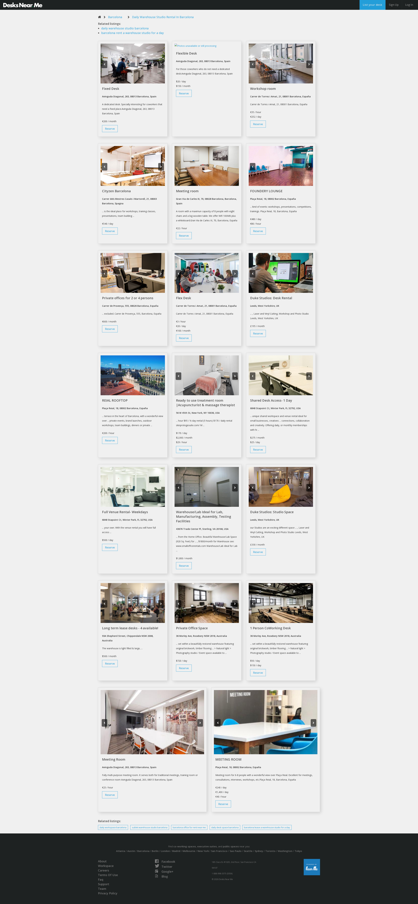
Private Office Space (192, 628)
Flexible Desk (186, 53)
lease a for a (267, 827)
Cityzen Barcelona (116, 191)
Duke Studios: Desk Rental (271, 298)
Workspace (106, 866)
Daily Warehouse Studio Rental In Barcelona (163, 17)
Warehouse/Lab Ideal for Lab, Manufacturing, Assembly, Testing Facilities (203, 516)
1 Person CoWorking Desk (270, 628)
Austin (131, 851)
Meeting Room (113, 759)
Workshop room (263, 88)
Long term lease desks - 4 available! (130, 628)
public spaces (231, 846)
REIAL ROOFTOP (115, 400)
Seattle (248, 851)
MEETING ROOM (228, 759)
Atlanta (120, 851)
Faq (100, 879)
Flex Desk (183, 298)
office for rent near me (189, 827)
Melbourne (189, 851)
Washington (285, 851)
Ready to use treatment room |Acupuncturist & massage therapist (205, 402)
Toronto (270, 851)
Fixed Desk (110, 88)
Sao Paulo (235, 851)
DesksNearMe (22, 4)
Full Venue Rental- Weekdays (125, 512)
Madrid (176, 851)
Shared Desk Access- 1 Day (271, 400)
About (102, 861)
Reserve (110, 128)
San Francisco (219, 851)
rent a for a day (132, 33)
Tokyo (298, 851)
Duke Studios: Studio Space (272, 512)
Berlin (155, 851)
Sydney (259, 851)
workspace (113, 827)
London (165, 851)
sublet (149, 827)
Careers (103, 870)
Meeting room (187, 191)
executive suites (207, 846)
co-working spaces (184, 846)
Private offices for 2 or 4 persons (127, 298)
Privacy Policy (107, 893)
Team (102, 889)
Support (103, 884)
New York (203, 851)
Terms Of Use (108, 875)
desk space (225, 827)
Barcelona (115, 17)
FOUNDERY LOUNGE (266, 191)
